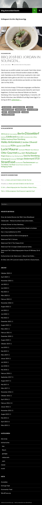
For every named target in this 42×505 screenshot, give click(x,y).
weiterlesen (16, 100)
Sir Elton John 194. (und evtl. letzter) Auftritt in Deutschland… (20, 260)
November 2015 (6, 410)
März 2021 (4, 329)
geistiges (4, 453)
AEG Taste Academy (12, 134)
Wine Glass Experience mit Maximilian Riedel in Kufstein (19, 228)
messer (3, 465)
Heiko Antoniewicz (11, 141)
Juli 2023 (4, 284)
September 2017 (6, 377)
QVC (23, 153)
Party (4, 112)
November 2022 (6, 303)
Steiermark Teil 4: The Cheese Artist (12, 243)
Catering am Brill (19, 107)
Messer (27, 150)
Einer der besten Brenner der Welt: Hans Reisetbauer (17, 217)
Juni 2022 (4, 314)
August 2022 (5, 306)
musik (3, 468)
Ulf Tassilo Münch (8, 114)
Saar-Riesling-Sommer (17, 156)
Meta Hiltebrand (34, 149)
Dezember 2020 (6, 336)
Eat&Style (3, 137)
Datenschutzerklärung (7, 502)
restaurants (5, 457)
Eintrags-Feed (5, 486)
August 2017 (5, 381)
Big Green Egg (7, 107)
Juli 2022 (4, 310)
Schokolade (13, 159)
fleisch (4, 450)
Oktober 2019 (5, 344)
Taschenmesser (29, 162)
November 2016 (6, 392)
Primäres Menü (39, 10)
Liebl (24, 145)
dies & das (4, 439)
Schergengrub (5, 159)
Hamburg (9, 139)
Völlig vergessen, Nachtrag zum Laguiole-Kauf (20, 191)
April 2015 (4, 421)
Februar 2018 (5, 373)
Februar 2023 (5, 299)
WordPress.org (6, 493)
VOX (30, 164)
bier (3, 446)
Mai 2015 (4, 418)
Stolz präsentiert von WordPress (23, 502)
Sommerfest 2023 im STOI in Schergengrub (14, 235)
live (28, 145)
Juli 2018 (4, 362)
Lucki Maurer (9, 149)
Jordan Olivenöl (8, 109)
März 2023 (4, 295)
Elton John (19, 137)
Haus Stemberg (19, 139)
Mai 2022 (4, 318)
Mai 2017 (4, 384)
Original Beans (20, 109)
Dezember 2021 (6, 321)
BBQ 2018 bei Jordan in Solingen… (20, 59)
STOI (37, 158)
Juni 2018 (4, 366)
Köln (13, 145)
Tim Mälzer (5, 165)
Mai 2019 (4, 351)
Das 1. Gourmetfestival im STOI (11, 232)
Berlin (21, 133)
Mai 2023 (4, 292)
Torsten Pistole (19, 164)
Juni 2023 (4, 288)
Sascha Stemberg (14, 112)
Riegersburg (5, 156)
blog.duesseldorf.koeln (10, 10)
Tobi (2, 191)
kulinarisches (6, 53)
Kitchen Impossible (5, 146)
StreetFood (8, 162)
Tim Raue (12, 165)
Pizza (19, 153)
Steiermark (29, 158)
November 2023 (6, 280)
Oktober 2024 (5, 273)
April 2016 (4, 399)
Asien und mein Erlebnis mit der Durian (18, 180)
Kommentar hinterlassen (22, 64)
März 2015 (4, 425)
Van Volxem (26, 164)
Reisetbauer (31, 153)
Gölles (3, 139)
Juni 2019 (4, 347)
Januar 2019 (5, 358)
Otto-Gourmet (32, 109)
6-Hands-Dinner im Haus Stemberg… (12, 224)
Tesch (36, 162)
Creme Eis (30, 107)
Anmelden (4, 482)
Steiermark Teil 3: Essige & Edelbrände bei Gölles (16, 247)
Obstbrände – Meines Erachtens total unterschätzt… (17, 221)
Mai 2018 (4, 370)
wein (3, 461)
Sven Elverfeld (19, 162)
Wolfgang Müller (6, 166)
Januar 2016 (5, 407)
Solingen (25, 112)
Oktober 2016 (5, 395)
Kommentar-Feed (6, 489)
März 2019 (4, 355)
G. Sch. (3, 187)
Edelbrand (11, 136)
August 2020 (5, 340)
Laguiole (19, 146)
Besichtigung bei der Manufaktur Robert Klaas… (22, 187)
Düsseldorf (32, 133)
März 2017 (4, 388)
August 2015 (5, 414)
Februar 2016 (5, 403)
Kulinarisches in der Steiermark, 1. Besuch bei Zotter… (18, 256)
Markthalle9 (22, 149)
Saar (11, 156)
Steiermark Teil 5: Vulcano (9, 239)
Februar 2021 (5, 332)
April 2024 (4, 277)
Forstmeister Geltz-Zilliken (30, 137)
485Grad (4, 134)
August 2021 (5, 325)
